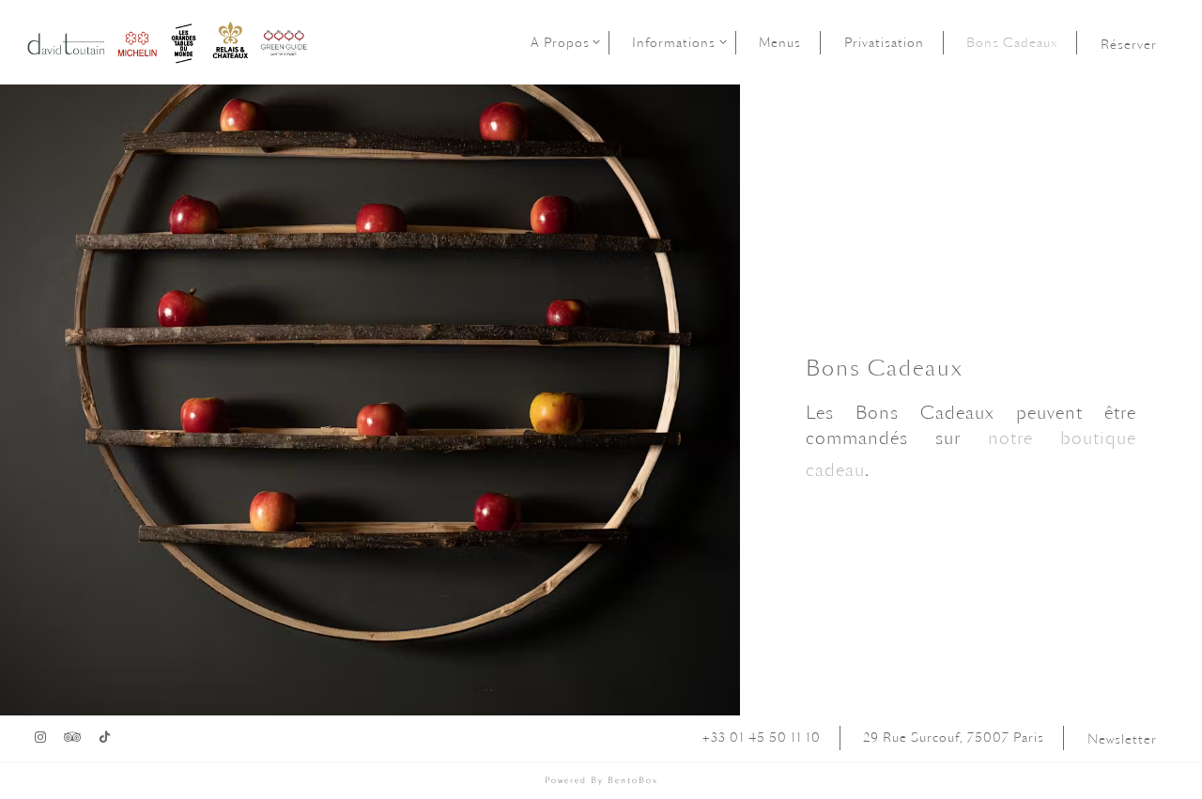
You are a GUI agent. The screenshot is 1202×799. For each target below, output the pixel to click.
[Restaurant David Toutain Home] (169, 41)
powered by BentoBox (601, 780)
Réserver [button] (1129, 44)
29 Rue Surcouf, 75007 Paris (953, 737)
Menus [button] (780, 42)
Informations (676, 42)
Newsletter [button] (1122, 738)
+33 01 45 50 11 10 (761, 737)
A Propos (562, 42)
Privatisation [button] (884, 42)
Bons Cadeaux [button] (1011, 42)
